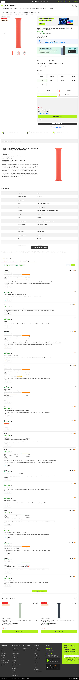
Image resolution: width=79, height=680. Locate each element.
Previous (75, 599)
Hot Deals (14, 670)
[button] (72, 5)
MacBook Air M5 (37, 657)
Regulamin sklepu (4, 658)
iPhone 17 (36, 651)
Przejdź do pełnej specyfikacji (45, 66)
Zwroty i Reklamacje (15, 653)
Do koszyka (19, 631)
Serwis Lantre (3, 653)
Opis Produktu (5, 141)
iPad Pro (35, 667)
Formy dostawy (15, 648)
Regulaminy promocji (5, 660)
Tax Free (13, 658)
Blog (2, 650)
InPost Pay (14, 651)
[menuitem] (5, 9)
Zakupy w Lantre (4, 657)
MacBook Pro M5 (37, 658)
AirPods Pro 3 (36, 669)
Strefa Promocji (15, 675)
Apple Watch (13, 12)
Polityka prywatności (5, 662)
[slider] (17, 274)
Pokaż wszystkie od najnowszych (39, 591)
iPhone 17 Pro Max (37, 650)
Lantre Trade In (15, 673)
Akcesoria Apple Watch (23, 12)
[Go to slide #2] (18, 53)
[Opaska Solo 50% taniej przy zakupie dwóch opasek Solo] (57, 50)
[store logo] (7, 5)
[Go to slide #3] (24, 53)
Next (77, 599)
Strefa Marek (3, 655)
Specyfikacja (14, 141)
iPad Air (35, 665)
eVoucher (14, 668)
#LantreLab (14, 672)
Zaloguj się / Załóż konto (27, 648)
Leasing (13, 655)
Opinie (20, 141)
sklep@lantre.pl (63, 1)
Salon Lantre (3, 651)
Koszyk (24, 650)
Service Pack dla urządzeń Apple (16, 665)
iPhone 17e (36, 653)
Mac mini (36, 662)
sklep (3, 2)
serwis (7, 2)
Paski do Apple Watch (35, 12)
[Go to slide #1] (12, 53)
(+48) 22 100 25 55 (74, 1)
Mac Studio (36, 664)
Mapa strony (3, 664)
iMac (35, 660)
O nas (2, 648)
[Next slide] (32, 33)
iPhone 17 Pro (36, 648)
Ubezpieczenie (14, 662)
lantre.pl (8, 678)
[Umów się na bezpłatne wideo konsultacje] (53, 662)
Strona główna (5, 12)
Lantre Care (14, 660)
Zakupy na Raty (15, 657)
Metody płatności (15, 650)
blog (11, 2)
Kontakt (2, 665)
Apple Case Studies (15, 666)
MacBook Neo (36, 655)
